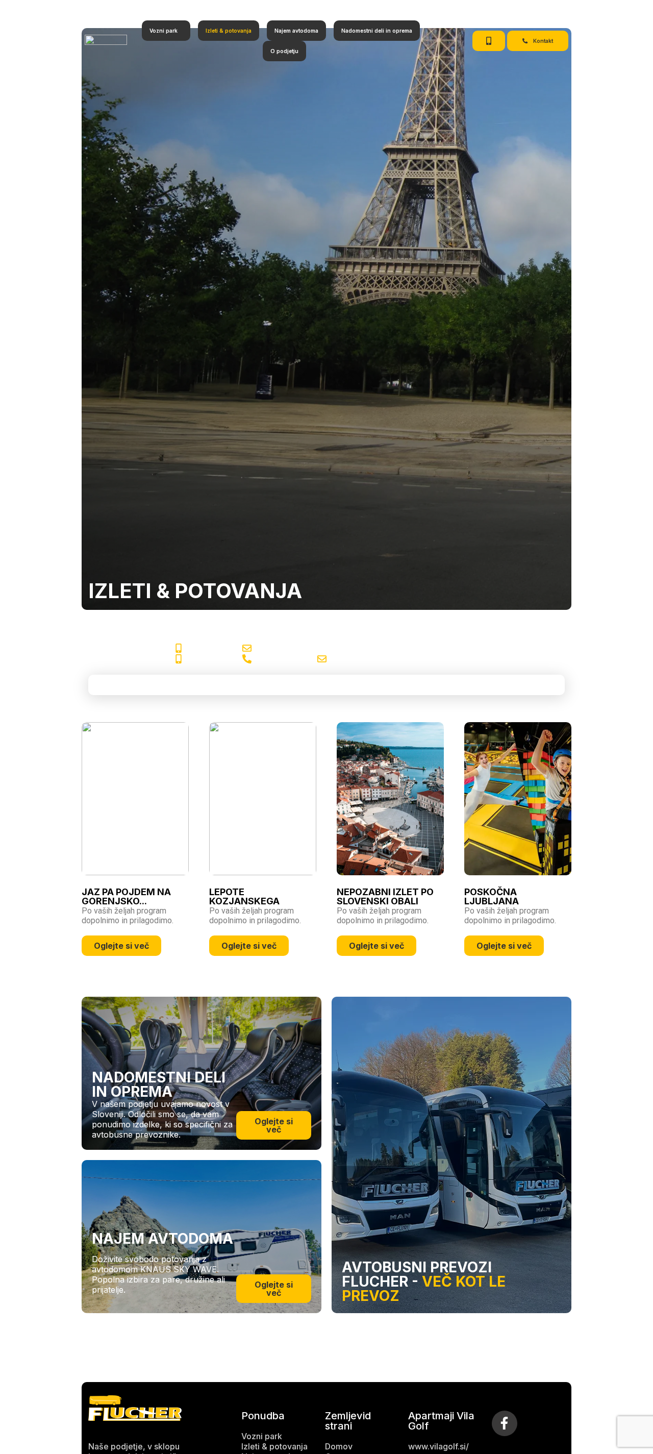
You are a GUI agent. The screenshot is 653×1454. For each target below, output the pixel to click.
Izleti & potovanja (229, 31)
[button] (166, 30)
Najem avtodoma (296, 31)
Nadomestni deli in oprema (376, 31)
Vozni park (163, 31)
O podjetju (284, 51)
